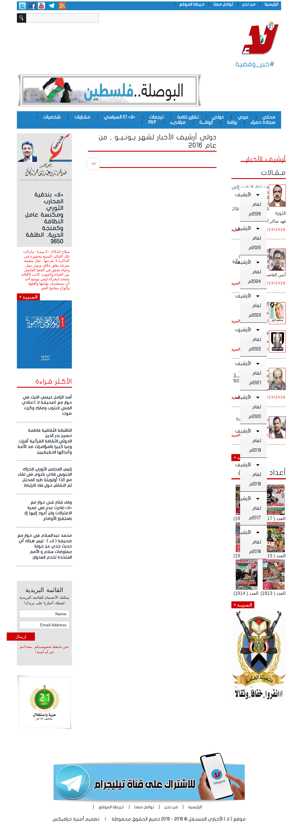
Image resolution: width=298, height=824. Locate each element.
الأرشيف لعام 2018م (250, 474)
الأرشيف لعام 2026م (250, 204)
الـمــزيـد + (28, 297)
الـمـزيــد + (243, 605)
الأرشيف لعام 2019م (250, 441)
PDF (152, 122)
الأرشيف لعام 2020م (250, 407)
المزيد (235, 283)
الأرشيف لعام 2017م (250, 508)
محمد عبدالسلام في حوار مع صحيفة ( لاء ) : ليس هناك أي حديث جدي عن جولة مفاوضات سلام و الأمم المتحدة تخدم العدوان (44, 546)
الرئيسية (271, 4)
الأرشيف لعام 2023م (250, 306)
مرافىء (178, 122)
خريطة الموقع (192, 4)
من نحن (249, 4)
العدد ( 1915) (272, 555)
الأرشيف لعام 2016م (250, 542)
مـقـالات (273, 172)
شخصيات (52, 117)
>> (93, 164)
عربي (243, 117)
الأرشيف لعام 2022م (250, 339)
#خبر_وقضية (255, 64)
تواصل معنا (223, 4)
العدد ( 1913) (272, 593)
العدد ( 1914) (245, 593)
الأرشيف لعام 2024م (250, 272)
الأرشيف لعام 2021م (250, 373)
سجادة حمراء (263, 122)
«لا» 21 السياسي (119, 117)
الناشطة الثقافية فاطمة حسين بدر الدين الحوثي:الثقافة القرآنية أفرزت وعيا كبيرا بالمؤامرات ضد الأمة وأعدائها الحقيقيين (44, 441)
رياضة (232, 122)
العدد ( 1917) (272, 518)
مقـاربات (82, 117)
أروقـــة (206, 122)
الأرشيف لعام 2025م (250, 238)
